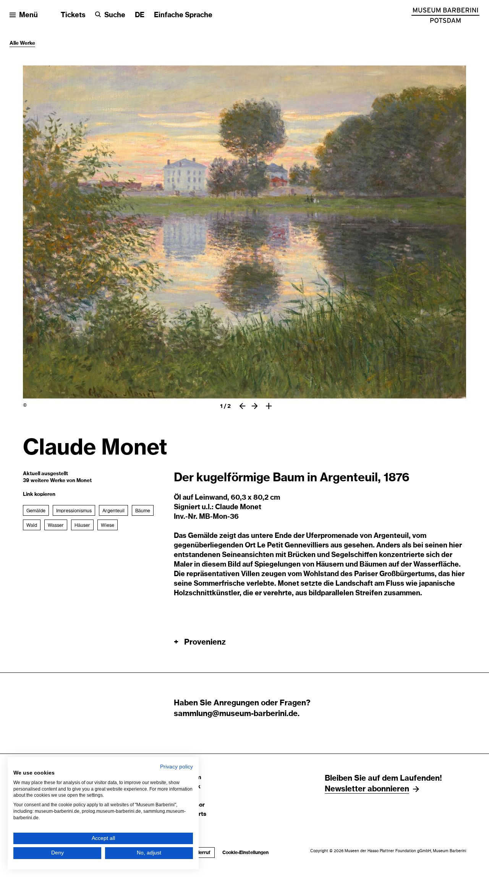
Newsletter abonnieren (367, 789)
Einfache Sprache (183, 15)
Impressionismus (74, 510)
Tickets (73, 15)
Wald (31, 525)
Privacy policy (176, 767)
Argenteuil (113, 510)
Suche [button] (114, 15)
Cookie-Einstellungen (245, 852)
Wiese (107, 525)
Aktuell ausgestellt (45, 473)
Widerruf (198, 852)
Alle (15, 43)
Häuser (82, 525)
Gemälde (35, 510)
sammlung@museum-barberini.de (236, 714)
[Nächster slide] (254, 406)
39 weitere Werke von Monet (57, 480)
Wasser (56, 525)
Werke (27, 43)
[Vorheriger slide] (242, 406)
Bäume (142, 510)
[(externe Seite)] (445, 15)
